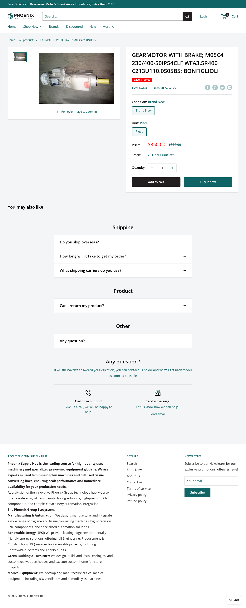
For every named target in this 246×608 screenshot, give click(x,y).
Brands (54, 26)
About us (133, 476)
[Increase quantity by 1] (172, 168)
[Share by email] (229, 87)
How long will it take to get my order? (93, 256)
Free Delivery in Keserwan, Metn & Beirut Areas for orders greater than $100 (61, 4)
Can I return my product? (82, 305)
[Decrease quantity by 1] (152, 168)
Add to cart (156, 182)
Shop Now (30, 26)
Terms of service (139, 488)
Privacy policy (136, 495)
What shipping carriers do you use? (90, 270)
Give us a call (74, 407)
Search (132, 463)
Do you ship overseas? (79, 242)
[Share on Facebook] (207, 87)
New (93, 26)
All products (27, 40)
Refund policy (136, 501)
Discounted (74, 26)
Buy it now (208, 182)
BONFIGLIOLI (140, 87)
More (106, 26)
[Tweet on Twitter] (222, 87)
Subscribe (197, 492)
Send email (157, 414)
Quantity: (138, 167)
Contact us (134, 482)
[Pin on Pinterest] (215, 87)
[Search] (187, 16)
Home (12, 26)
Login (204, 16)
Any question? (72, 340)
